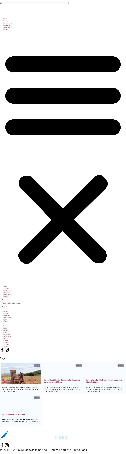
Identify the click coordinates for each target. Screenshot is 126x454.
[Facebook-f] (2, 350)
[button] (63, 156)
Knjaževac (6, 25)
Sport (5, 320)
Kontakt (5, 29)
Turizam (6, 21)
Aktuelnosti (7, 318)
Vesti (5, 19)
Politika (5, 311)
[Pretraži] (2, 306)
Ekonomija (6, 315)
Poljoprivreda (7, 23)
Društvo (6, 313)
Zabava (5, 328)
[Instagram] (7, 350)
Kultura (5, 322)
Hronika (5, 324)
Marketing (6, 27)
